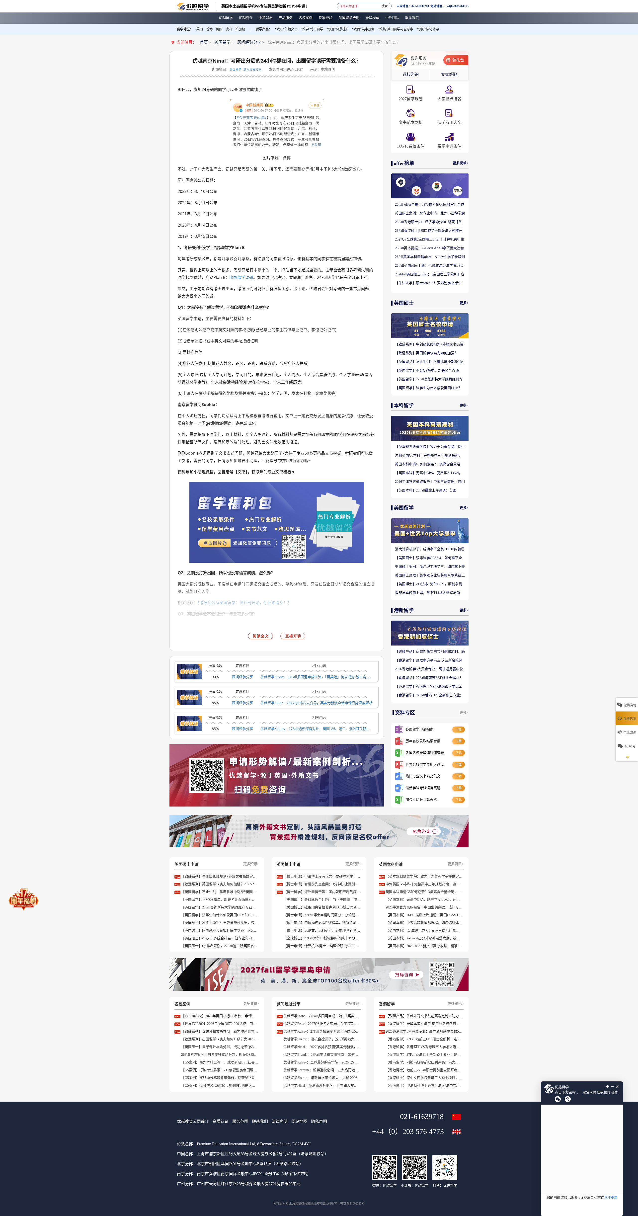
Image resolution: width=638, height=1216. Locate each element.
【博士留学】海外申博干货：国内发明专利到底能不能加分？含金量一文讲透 (322, 892)
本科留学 (404, 405)
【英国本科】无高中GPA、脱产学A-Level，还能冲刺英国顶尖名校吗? (428, 473)
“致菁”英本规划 (363, 29)
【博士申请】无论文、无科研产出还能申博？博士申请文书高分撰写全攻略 (322, 930)
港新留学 (404, 610)
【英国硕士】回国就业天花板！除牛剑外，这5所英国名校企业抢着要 (219, 930)
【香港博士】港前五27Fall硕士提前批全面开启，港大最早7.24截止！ (424, 1070)
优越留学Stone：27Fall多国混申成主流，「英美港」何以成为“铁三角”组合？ (316, 676)
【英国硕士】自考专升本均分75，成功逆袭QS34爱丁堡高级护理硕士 (219, 1047)
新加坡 (240, 29)
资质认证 (221, 1121)
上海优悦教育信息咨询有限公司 (310, 1203)
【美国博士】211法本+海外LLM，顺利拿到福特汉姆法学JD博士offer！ (428, 584)
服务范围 (240, 1121)
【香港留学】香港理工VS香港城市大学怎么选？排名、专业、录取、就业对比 (428, 687)
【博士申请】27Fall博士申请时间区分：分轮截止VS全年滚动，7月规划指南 (322, 915)
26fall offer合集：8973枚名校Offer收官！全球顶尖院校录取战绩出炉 (429, 205)
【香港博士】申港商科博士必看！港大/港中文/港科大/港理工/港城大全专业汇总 (424, 1085)
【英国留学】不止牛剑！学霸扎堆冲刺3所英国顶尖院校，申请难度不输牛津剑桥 (429, 362)
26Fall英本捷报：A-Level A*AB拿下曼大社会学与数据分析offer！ (429, 248)
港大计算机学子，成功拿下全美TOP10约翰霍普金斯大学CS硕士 (430, 549)
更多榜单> (461, 163)
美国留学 (404, 507)
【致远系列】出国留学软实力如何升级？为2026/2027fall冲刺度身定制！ (219, 1039)
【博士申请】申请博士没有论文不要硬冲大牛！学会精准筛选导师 (322, 876)
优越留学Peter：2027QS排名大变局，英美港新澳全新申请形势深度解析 (316, 702)
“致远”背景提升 (337, 29)
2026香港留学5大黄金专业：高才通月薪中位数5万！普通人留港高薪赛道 (429, 669)
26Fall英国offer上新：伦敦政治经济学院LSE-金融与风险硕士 (429, 266)
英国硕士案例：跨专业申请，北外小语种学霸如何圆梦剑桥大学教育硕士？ (430, 213)
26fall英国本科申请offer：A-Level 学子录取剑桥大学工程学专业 (430, 257)
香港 (209, 29)
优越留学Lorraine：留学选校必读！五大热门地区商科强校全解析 (322, 1070)
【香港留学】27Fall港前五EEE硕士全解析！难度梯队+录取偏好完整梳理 (429, 678)
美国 (219, 29)
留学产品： (264, 29)
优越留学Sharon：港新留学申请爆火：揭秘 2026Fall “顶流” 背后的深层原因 (322, 1078)
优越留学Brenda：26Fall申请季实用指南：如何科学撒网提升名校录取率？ (322, 1054)
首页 (204, 42)
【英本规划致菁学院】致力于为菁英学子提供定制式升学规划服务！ (430, 447)
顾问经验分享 (249, 42)
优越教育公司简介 (193, 1121)
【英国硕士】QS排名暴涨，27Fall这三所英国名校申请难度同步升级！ (219, 946)
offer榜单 (404, 163)
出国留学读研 (241, 277)
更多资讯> (251, 864)
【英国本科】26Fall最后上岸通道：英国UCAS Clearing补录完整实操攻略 (425, 490)
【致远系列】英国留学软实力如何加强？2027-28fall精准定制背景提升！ (426, 353)
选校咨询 (411, 74)
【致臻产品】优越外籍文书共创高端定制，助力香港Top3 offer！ (430, 652)
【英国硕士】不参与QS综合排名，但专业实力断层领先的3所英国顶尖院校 (219, 938)
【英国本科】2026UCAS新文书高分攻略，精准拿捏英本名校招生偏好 (424, 946)
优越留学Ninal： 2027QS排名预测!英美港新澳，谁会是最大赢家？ (322, 1047)
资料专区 (405, 712)
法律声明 (280, 1121)
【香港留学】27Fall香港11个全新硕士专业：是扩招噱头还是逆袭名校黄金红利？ (429, 695)
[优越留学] (193, 6)
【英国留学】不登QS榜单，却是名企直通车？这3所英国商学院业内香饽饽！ (427, 371)
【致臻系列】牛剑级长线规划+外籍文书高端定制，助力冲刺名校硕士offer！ (429, 344)
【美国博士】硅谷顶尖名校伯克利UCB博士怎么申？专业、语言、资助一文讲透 (322, 907)
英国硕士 (404, 303)
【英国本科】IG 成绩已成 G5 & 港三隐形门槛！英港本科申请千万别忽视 (424, 930)
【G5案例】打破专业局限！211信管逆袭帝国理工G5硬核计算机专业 (219, 1070)
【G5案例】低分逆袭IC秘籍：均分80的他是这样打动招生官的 (219, 1085)
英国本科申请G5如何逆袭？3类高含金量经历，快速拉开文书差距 (427, 464)
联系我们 (260, 1121)
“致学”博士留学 (312, 29)
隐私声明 (319, 1121)
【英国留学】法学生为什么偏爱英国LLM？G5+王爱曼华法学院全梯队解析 (428, 388)
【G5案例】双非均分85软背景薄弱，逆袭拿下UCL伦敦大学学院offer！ (219, 1078)
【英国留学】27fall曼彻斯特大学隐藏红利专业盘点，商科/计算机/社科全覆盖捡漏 (429, 379)
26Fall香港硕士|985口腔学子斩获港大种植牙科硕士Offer (428, 231)
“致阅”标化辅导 (427, 29)
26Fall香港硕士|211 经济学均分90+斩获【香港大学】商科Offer (428, 222)
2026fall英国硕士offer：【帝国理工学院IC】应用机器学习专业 (429, 274)
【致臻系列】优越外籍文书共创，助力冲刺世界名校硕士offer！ (219, 1031)
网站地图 (299, 1121)
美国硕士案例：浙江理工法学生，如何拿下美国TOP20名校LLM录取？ (430, 567)
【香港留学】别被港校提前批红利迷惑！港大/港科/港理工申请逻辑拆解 (424, 1062)
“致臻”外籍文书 (286, 29)
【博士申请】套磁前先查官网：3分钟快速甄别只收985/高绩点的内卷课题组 (322, 884)
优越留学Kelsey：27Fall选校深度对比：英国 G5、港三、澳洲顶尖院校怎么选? (316, 728)
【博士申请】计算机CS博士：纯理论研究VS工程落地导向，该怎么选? (322, 946)
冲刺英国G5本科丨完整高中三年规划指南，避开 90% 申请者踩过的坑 (428, 456)
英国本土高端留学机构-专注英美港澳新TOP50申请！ (265, 6)
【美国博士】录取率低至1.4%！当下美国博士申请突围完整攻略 (322, 899)
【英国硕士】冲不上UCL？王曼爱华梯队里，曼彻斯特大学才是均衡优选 (219, 923)
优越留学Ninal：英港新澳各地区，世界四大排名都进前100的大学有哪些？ (322, 1085)
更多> (464, 303)
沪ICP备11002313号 (352, 1203)
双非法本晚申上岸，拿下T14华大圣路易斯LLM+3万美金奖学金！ (427, 593)
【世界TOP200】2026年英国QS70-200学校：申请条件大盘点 (219, 1024)
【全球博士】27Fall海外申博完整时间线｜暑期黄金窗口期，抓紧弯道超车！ (322, 938)
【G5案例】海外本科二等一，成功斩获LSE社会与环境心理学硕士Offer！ (219, 1062)
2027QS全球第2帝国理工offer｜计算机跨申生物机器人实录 (429, 240)
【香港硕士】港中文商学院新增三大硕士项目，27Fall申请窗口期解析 (424, 1078)
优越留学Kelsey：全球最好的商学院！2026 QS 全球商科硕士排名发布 (322, 1062)
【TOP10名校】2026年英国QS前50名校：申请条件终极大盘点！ (219, 1016)
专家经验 (449, 74)
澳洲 (229, 29)
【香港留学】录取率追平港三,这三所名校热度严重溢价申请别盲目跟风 (428, 660)
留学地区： (185, 29)
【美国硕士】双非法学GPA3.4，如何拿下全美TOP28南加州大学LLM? (428, 558)
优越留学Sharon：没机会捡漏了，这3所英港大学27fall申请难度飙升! (322, 1039)
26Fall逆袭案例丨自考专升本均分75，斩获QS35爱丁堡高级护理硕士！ (219, 1054)
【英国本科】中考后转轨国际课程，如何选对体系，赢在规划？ (424, 923)
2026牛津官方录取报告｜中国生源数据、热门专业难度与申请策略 (430, 482)
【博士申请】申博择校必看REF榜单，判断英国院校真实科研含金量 (322, 923)
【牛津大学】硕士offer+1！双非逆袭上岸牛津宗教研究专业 (428, 283)
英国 (199, 29)
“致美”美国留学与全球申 (395, 29)
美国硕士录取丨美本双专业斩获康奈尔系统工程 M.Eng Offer (430, 575)
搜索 (385, 5)
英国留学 (223, 42)
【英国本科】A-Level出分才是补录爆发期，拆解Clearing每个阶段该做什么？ (424, 938)
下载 (459, 729)
